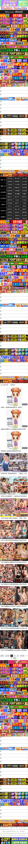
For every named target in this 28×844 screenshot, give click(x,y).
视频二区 (3, 186)
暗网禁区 (9, 212)
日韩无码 (24, 218)
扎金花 (17, 200)
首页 (2, 655)
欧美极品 (17, 181)
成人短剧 (24, 215)
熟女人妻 (17, 209)
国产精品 (9, 178)
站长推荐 (3, 192)
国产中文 (9, 215)
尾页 (15, 658)
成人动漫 (24, 181)
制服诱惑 (24, 212)
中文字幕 (17, 184)
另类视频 (24, 187)
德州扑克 (24, 197)
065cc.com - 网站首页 (14, 12)
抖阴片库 (3, 210)
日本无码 (24, 178)
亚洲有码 (9, 181)
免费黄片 (24, 209)
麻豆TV (17, 203)
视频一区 (3, 180)
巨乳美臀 (24, 184)
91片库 (10, 206)
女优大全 (17, 206)
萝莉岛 (24, 206)
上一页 (7, 655)
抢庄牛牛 (17, 197)
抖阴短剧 (17, 218)
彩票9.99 (9, 200)
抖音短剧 (9, 203)
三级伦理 (9, 184)
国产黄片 (9, 209)
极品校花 (9, 218)
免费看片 (3, 217)
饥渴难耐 (17, 190)
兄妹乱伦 (17, 215)
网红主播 (17, 178)
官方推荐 (3, 198)
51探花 (24, 203)
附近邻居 (9, 190)
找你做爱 (24, 190)
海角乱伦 (17, 212)
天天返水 (24, 200)
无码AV (3, 204)
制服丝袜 (17, 187)
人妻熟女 (9, 187)
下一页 (22, 655)
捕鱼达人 (9, 197)
